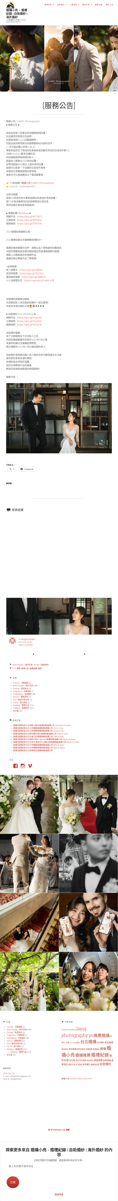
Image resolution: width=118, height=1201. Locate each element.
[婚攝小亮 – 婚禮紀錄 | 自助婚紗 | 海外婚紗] (59, 58)
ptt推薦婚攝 (99, 1035)
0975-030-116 (9, 1073)
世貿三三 (69, 1042)
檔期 (40, 668)
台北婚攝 (88, 1041)
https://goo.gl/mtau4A (29, 317)
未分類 (16, 711)
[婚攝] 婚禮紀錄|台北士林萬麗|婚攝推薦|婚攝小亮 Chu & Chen (38, 728)
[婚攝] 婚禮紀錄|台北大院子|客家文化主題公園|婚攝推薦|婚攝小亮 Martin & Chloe (46, 742)
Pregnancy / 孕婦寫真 (22, 691)
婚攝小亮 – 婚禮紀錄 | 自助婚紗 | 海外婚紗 (16, 13)
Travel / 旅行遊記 (20, 702)
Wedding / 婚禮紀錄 (21, 708)
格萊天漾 (71, 1064)
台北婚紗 (100, 1042)
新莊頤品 (90, 1060)
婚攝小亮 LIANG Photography (37, 182)
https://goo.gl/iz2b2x (31, 269)
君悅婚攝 (73, 1049)
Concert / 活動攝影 (21, 683)
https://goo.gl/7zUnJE (29, 324)
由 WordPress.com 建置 (59, 1129)
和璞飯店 (96, 1049)
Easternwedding (68, 1029)
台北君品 (76, 1043)
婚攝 (18, 668)
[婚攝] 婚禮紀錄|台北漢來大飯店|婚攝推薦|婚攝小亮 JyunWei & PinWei (41, 725)
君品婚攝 (109, 1042)
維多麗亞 (86, 1064)
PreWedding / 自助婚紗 (22, 694)
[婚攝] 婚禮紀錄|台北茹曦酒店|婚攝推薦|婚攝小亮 (33, 750)
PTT (14, 668)
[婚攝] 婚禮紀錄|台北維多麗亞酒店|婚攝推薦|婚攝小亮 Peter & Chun (40, 733)
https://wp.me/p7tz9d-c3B (39, 280)
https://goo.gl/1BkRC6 (34, 276)
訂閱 (13, 1182)
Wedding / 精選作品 (21, 705)
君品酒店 (64, 1049)
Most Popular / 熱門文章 (23, 664)
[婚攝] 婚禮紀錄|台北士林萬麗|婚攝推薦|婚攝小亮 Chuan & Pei (38, 731)
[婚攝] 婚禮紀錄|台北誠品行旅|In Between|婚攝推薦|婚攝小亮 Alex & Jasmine (44, 739)
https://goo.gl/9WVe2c (29, 219)
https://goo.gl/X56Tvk (29, 223)
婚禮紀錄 (48, 5)
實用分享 (86, 5)
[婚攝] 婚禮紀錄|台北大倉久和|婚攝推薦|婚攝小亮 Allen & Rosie (38, 736)
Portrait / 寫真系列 (20, 688)
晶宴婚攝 (98, 1060)
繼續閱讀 (59, 1194)
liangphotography (28, 639)
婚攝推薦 (33, 668)
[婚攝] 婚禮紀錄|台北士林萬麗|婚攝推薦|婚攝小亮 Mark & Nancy (39, 747)
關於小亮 (109, 5)
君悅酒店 (81, 1049)
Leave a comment (26, 645)
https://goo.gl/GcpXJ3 (29, 321)
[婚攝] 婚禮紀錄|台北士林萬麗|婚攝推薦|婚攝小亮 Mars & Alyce (38, 745)
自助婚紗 (61, 5)
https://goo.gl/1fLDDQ (31, 273)
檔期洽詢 (98, 5)
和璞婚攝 (89, 1049)
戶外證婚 (82, 1060)
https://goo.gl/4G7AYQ (29, 216)
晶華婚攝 (107, 1060)
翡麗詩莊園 (95, 1064)
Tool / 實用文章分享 (21, 699)
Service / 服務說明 (40, 664)
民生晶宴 (79, 1064)
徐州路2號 (73, 1060)
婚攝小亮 (25, 668)
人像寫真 (73, 5)
